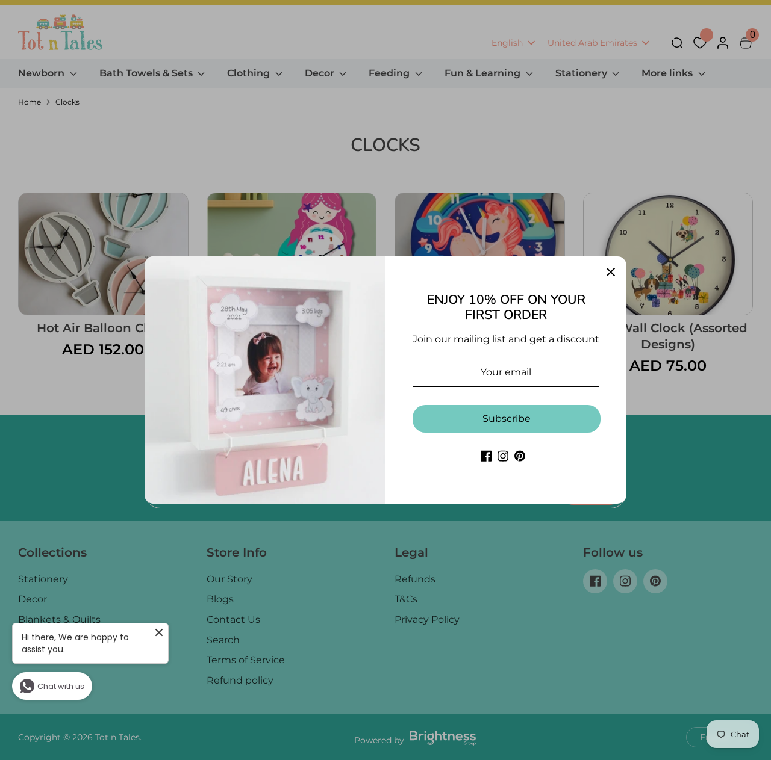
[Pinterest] (519, 456)
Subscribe (506, 418)
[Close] (611, 272)
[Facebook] (486, 456)
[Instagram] (503, 456)
